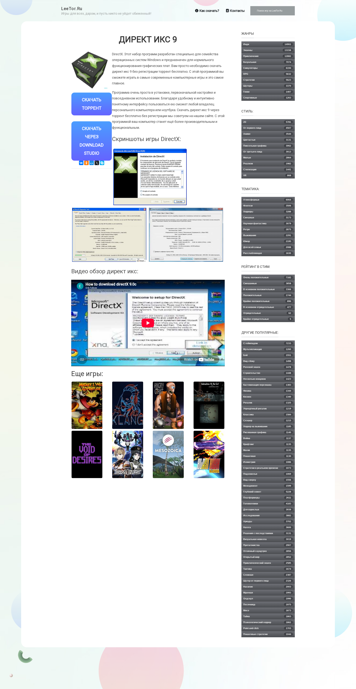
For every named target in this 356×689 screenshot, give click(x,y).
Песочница (267, 604)
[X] (97, 163)
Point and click (267, 628)
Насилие (267, 586)
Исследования (267, 515)
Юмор (267, 241)
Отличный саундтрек (267, 551)
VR (267, 175)
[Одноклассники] (86, 163)
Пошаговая (267, 456)
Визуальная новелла (267, 539)
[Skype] (102, 163)
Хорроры (267, 211)
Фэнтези (267, 205)
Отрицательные (267, 313)
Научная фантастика (267, 223)
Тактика (267, 569)
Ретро (267, 229)
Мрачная (267, 592)
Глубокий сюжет (267, 491)
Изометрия (267, 462)
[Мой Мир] (91, 163)
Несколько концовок (267, 379)
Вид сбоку (267, 361)
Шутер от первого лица (267, 581)
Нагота (267, 527)
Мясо (267, 610)
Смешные (267, 217)
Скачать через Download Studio (92, 141)
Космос (267, 397)
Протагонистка (267, 545)
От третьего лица (267, 151)
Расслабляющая (267, 253)
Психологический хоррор (267, 622)
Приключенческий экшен (267, 563)
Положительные (267, 295)
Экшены (267, 50)
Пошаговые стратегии (267, 634)
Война (267, 438)
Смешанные (267, 283)
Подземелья (267, 474)
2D (267, 122)
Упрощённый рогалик (267, 408)
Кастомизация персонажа (267, 385)
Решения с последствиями (267, 533)
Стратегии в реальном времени (267, 468)
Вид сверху (267, 480)
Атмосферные (267, 200)
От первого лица (267, 128)
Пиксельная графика (267, 146)
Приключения (267, 56)
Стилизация (267, 169)
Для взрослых (267, 509)
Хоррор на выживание (267, 426)
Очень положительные (267, 277)
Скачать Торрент (91, 104)
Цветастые (267, 140)
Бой (267, 355)
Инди (267, 44)
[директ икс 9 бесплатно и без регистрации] (109, 235)
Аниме (267, 134)
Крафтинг (267, 444)
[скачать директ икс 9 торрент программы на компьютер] (150, 177)
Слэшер (267, 420)
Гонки (267, 92)
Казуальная (267, 62)
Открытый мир (267, 557)
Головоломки (267, 503)
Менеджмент (267, 486)
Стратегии (267, 80)
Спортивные (267, 97)
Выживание (267, 235)
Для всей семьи (267, 247)
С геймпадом (267, 343)
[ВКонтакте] (81, 163)
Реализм (267, 163)
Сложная (267, 575)
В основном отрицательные (267, 307)
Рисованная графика (267, 432)
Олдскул (267, 598)
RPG (267, 74)
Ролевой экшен (267, 367)
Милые (267, 157)
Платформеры (267, 497)
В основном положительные (267, 289)
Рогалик (267, 402)
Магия (267, 450)
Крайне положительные (267, 301)
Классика (267, 414)
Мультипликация (267, 349)
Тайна (267, 616)
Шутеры (267, 86)
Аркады (267, 521)
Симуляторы (267, 68)
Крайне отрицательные (267, 319)
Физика (267, 391)
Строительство (267, 373)
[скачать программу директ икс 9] (186, 235)
